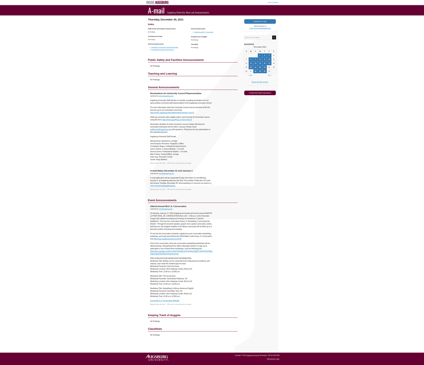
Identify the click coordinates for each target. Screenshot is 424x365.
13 (251, 63)
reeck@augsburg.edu (165, 209)
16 (264, 63)
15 (260, 63)
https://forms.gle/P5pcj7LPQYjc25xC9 (177, 120)
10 (269, 59)
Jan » (269, 75)
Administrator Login (273, 359)
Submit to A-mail (260, 21)
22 (260, 67)
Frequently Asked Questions (260, 93)
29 (260, 71)
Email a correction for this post (180, 163)
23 (264, 67)
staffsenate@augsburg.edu (160, 129)
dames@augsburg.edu (166, 96)
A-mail (156, 10)
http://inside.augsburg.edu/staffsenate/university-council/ (172, 113)
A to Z (270, 2)
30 (264, 71)
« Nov (250, 75)
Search (275, 2)
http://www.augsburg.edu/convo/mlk (167, 239)
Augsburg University (252, 355)
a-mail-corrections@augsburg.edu (260, 28)
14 (255, 63)
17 (269, 63)
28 (255, 71)
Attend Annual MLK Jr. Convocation (203, 32)
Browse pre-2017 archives (260, 82)
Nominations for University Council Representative (164, 47)
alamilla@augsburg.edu (166, 173)
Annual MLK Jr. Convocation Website (164, 301)
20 (251, 67)
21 (255, 67)
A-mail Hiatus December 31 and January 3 (162, 49)
